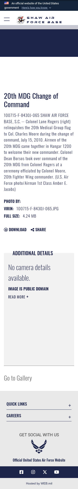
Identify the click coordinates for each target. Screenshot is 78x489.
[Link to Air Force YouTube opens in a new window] (56, 472)
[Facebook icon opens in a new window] (21, 472)
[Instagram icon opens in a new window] (33, 472)
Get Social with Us (39, 434)
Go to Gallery (18, 377)
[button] (37, 8)
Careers (13, 415)
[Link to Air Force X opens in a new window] (45, 472)
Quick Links (16, 404)
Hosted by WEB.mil (39, 483)
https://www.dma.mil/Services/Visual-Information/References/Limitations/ (34, 358)
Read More (17, 296)
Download (17, 229)
